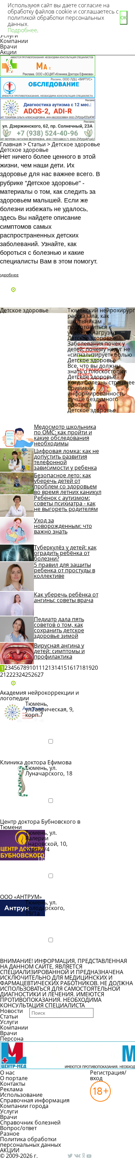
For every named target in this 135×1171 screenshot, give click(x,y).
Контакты (12, 1083)
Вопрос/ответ (18, 1128)
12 (45, 667)
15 (64, 667)
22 (9, 674)
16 (70, 667)
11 (39, 667)
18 (82, 667)
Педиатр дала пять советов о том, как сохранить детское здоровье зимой (59, 627)
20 (95, 667)
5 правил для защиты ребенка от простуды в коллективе (64, 570)
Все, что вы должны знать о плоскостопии (98, 368)
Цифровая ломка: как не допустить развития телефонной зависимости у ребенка (66, 459)
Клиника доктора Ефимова (36, 762)
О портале (14, 1078)
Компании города (24, 1106)
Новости (11, 1011)
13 (51, 667)
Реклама (11, 1089)
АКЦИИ (9, 1150)
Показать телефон (50, 726)
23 (15, 674)
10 (32, 667)
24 (22, 674)
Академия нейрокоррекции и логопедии (39, 695)
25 (28, 674)
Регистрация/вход (108, 1075)
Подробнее (22, 753)
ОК (123, 17)
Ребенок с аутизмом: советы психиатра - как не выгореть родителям (66, 503)
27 (40, 674)
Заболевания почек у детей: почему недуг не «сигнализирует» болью (100, 349)
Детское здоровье (76, 144)
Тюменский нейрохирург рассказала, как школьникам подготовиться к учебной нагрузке (101, 321)
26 (34, 674)
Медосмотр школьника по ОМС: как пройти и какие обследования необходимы (65, 435)
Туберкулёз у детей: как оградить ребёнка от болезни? (65, 553)
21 (3, 674)
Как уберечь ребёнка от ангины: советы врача (66, 597)
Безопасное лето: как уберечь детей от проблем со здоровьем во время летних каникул (67, 483)
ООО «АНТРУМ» (21, 897)
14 (57, 667)
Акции (8, 52)
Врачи (8, 46)
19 (89, 667)
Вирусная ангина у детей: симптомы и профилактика (59, 651)
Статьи (37, 144)
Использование (21, 1095)
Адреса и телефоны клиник (54, 290)
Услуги (9, 1022)
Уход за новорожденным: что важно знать (63, 526)
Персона (12, 1038)
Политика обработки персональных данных (30, 1141)
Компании (14, 41)
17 (76, 667)
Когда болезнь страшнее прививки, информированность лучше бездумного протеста (101, 393)
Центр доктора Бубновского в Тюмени (40, 824)
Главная (11, 144)
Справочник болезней (30, 1122)
